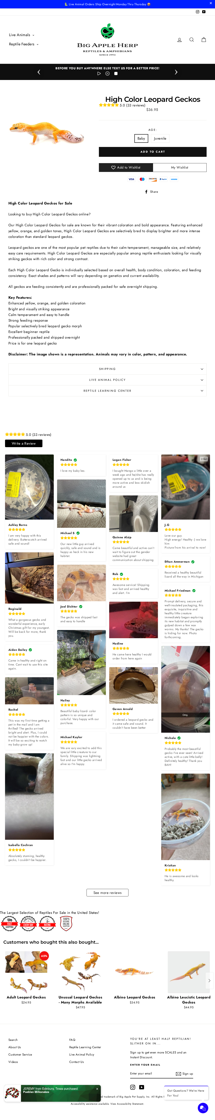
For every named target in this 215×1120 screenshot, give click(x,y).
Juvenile (160, 138)
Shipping (107, 369)
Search (13, 1040)
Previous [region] (39, 71)
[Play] (99, 74)
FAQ (72, 1040)
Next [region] (176, 71)
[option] (107, 68)
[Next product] (209, 980)
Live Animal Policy (107, 380)
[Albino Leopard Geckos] (134, 972)
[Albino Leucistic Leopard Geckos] (188, 972)
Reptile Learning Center (108, 391)
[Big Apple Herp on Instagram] (132, 1087)
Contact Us (76, 1062)
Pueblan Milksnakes (36, 1092)
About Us (14, 1047)
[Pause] (107, 74)
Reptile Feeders (22, 44)
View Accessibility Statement (126, 1104)
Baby (141, 138)
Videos (13, 1062)
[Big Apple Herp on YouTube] (141, 1087)
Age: (152, 130)
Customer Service (20, 1054)
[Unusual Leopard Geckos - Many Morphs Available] (80, 972)
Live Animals (20, 35)
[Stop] (116, 74)
